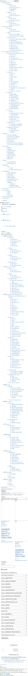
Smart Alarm (15, 460)
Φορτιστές (13, 45)
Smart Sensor (10, 176)
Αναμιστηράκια (14, 102)
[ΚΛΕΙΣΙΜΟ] (0, 664)
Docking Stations (14, 108)
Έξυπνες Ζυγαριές (15, 187)
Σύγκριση (3, 524)
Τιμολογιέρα (12, 474)
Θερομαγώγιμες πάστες (18, 350)
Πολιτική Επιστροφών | (10, 662)
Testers (12, 89)
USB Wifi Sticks (15, 412)
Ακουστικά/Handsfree (17, 285)
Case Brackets (14, 106)
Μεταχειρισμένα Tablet (16, 36)
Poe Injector (10, 152)
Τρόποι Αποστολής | (9, 660)
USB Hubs (13, 100)
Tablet (8, 33)
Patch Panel (10, 157)
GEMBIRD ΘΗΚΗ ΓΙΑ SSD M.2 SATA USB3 (20, 553)
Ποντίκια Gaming (16, 388)
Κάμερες (13, 66)
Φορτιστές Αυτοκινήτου (16, 44)
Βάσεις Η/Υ (15, 341)
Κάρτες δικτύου (16, 414)
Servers (12, 10)
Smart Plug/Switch (11, 173)
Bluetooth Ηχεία (14, 48)
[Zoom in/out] (5, 664)
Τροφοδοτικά (11, 122)
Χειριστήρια (10, 140)
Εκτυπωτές (13, 55)
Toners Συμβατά (16, 427)
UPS (11, 111)
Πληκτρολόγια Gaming (13, 136)
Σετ (13, 304)
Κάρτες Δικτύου (11, 155)
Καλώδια (9, 72)
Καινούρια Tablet (15, 34)
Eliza (10, 476)
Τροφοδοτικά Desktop (16, 124)
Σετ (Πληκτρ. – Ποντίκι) (16, 59)
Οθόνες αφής (15, 439)
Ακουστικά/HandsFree (16, 42)
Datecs (9, 191)
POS (10, 436)
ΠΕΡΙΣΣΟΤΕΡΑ (9, 675)
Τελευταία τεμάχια (14, 382)
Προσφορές (6, 198)
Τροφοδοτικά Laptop (15, 125)
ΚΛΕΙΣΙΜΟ (6, 202)
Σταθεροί (9, 4)
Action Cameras (14, 185)
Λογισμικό (6, 188)
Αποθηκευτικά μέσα (14, 374)
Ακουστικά (13, 62)
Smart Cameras (11, 177)
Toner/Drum (11, 426)
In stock (5, 569)
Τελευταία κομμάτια (14, 400)
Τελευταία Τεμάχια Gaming (15, 144)
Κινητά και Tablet (7, 26)
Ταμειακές (6, 190)
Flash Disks (13, 129)
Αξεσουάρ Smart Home (18, 463)
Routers (9, 147)
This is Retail (12, 477)
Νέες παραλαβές (8, 196)
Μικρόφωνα (13, 64)
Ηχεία (12, 61)
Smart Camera (15, 459)
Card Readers (13, 97)
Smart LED (10, 174)
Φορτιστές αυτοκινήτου (18, 286)
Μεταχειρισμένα (15, 7)
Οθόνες (9, 17)
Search (16, 1)
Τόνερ (4, 160)
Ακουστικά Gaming (12, 138)
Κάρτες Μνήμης (14, 130)
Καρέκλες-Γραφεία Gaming (15, 143)
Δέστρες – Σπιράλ (15, 91)
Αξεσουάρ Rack (16, 422)
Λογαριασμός (8, 206)
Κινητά (9, 28)
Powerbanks (13, 40)
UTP (11, 78)
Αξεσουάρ (10, 92)
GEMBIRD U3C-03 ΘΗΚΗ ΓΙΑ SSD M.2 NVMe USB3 (6, 533)
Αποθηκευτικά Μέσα (12, 127)
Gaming (5, 133)
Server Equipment (13, 419)
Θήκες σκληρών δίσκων (16, 67)
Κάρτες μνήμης (16, 379)
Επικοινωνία (20, 662)
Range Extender (11, 151)
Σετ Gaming (10, 141)
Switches (9, 149)
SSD (13, 376)
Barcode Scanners (16, 441)
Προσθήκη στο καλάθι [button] (7, 542)
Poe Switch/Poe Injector (17, 411)
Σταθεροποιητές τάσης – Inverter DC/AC (17, 113)
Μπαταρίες (13, 119)
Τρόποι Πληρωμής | (20, 660)
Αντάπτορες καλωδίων (18, 322)
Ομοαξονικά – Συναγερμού (17, 88)
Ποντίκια (12, 56)
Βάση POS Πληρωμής (16, 169)
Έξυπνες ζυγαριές (17, 470)
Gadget (10, 466)
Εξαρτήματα (10, 22)
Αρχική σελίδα (6, 493)
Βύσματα (9, 158)
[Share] (2, 664)
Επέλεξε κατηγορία (6, 489)
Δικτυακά (5, 146)
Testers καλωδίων (16, 334)
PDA (11, 168)
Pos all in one (15, 437)
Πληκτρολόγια (14, 58)
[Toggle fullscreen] (3, 664)
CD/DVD (12, 132)
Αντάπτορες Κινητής (16, 50)
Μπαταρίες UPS (14, 118)
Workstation (13, 9)
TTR (13, 430)
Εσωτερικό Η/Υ (14, 81)
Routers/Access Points (17, 404)
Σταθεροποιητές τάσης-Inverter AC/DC (18, 360)
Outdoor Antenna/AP (17, 409)
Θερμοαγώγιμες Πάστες (17, 103)
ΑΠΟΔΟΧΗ (2, 675)
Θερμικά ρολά (16, 447)
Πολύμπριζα (13, 116)
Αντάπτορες (13, 77)
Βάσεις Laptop (14, 95)
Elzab (8, 193)
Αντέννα (14, 330)
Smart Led (14, 455)
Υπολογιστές (6, 3)
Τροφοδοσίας (14, 83)
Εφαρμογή (5, 638)
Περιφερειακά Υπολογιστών (11, 51)
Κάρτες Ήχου (14, 70)
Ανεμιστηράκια (16, 348)
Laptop (9, 12)
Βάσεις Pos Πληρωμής (18, 445)
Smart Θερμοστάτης (17, 462)
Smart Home (6, 171)
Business (5, 165)
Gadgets (9, 182)
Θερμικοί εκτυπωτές (17, 442)
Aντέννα (12, 84)
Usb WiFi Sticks (11, 154)
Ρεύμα (9, 110)
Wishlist (5, 200)
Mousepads (13, 94)
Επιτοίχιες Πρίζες (15, 121)
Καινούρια (13, 6)
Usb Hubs (14, 347)
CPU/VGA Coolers (14, 105)
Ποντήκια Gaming (11, 135)
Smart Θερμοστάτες (12, 179)
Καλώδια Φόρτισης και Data (18, 39)
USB (11, 80)
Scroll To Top (3, 667)
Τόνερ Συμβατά (11, 162)
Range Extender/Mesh (17, 407)
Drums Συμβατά (11, 163)
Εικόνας (12, 73)
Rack (13, 421)
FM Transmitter (14, 47)
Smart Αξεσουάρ (11, 180)
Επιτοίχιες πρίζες (16, 367)
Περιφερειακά (11, 37)
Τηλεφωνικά (14, 86)
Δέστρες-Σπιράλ (16, 336)
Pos (8, 166)
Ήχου (11, 75)
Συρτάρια (10, 195)
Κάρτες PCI (13, 69)
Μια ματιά (4, 526)
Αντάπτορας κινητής (17, 293)
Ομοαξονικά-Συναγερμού (19, 333)
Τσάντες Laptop (14, 99)
